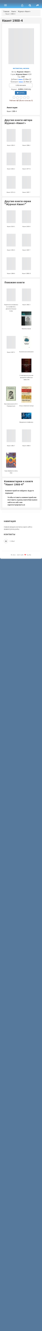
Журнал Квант (22, 74)
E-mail (12, 541)
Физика (26, 68)
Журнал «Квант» (24, 11)
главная (6, 527)
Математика (17, 68)
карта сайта (27, 527)
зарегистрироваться (16, 505)
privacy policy (14, 529)
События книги (21, 85)
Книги (13, 11)
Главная (6, 11)
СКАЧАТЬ (21, 93)
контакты (19, 527)
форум (12, 527)
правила (6, 529)
